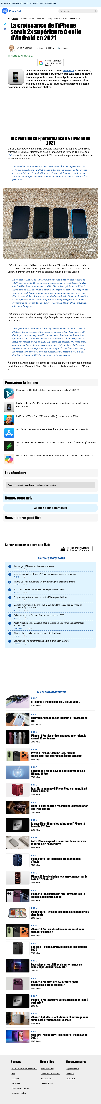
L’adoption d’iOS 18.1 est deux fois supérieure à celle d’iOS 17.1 (47, 390)
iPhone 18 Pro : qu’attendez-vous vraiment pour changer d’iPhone (44, 582)
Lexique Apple (47, 1083)
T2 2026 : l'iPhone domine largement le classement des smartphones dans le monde (56, 754)
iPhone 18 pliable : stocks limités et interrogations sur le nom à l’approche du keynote (59, 1018)
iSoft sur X (71, 1078)
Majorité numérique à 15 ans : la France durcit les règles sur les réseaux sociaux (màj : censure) (48, 606)
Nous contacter (47, 1069)
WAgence (70, 1074)
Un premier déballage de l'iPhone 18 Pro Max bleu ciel (59, 719)
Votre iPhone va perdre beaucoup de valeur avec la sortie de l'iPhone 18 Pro (58, 842)
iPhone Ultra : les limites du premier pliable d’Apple (37, 633)
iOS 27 (35, 3)
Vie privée (16, 1083)
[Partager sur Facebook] (4, 29)
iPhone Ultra (14, 3)
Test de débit (46, 1078)
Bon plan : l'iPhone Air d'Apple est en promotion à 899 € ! (59, 948)
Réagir (52, 48)
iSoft (13, 1074)
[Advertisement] (50, 111)
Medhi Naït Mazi (24, 48)
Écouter (64, 48)
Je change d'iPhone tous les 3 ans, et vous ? (55, 701)
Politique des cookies (20, 1088)
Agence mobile (73, 1069)
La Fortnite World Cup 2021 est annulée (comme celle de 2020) (47, 416)
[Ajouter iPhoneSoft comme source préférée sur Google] (50, 63)
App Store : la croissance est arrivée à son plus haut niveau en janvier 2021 (53, 429)
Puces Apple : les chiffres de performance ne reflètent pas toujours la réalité (56, 966)
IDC (10, 155)
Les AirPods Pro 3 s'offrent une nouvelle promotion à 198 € (41, 641)
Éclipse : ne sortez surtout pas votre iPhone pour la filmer (41, 597)
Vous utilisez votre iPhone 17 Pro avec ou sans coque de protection (45, 574)
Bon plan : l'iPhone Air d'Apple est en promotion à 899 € (39, 589)
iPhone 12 (14, 56)
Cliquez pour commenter (50, 507)
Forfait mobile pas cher (50, 1074)
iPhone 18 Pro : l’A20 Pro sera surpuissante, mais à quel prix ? (59, 1001)
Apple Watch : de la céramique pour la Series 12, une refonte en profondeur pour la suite (49, 624)
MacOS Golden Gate (48, 3)
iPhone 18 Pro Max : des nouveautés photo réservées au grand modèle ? (54, 983)
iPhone (15, 19)
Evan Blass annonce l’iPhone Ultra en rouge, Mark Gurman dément (59, 790)
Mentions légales (19, 1093)
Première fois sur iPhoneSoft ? (24, 1069)
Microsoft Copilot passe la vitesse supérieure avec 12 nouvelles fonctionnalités (55, 455)
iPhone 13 (27, 56)
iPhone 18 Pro (25, 3)
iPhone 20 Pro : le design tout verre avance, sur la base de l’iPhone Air (59, 878)
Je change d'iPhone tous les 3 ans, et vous (34, 566)
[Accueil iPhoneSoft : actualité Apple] (9, 19)
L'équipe (15, 1078)
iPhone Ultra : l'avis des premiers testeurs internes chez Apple (60, 913)
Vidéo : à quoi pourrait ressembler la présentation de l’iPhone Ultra (59, 807)
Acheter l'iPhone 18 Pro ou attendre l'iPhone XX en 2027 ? (59, 1036)
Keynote (4, 3)
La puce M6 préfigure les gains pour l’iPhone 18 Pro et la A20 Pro (58, 825)
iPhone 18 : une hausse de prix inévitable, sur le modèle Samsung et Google (58, 895)
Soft (15, 11)
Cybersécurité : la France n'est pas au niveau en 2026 (39, 615)
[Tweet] (4, 25)
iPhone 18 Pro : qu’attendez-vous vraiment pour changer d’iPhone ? (57, 930)
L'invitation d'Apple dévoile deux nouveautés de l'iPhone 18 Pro (58, 772)
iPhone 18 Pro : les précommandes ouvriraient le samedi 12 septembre (58, 737)
